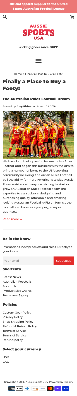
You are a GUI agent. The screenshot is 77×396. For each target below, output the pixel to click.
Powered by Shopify (61, 382)
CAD (6, 361)
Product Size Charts (17, 290)
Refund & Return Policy (20, 326)
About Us (9, 286)
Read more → (13, 219)
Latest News (12, 277)
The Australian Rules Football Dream (36, 99)
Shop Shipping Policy (18, 321)
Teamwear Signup (16, 295)
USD (6, 357)
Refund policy (13, 340)
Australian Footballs (17, 281)
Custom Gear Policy (17, 312)
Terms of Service (15, 331)
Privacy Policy (13, 317)
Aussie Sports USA (37, 382)
